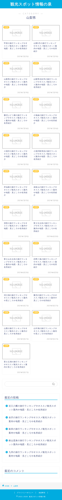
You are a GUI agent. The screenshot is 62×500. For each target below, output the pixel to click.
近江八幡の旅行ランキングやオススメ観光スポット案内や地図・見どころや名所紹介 (32, 408)
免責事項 (42, 492)
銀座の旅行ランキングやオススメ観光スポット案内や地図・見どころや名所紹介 (32, 431)
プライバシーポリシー (25, 492)
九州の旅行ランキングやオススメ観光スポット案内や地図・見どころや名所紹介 (32, 454)
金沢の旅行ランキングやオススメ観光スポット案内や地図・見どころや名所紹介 (32, 419)
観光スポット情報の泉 (31, 4)
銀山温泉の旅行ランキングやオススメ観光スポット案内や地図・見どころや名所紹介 (32, 442)
